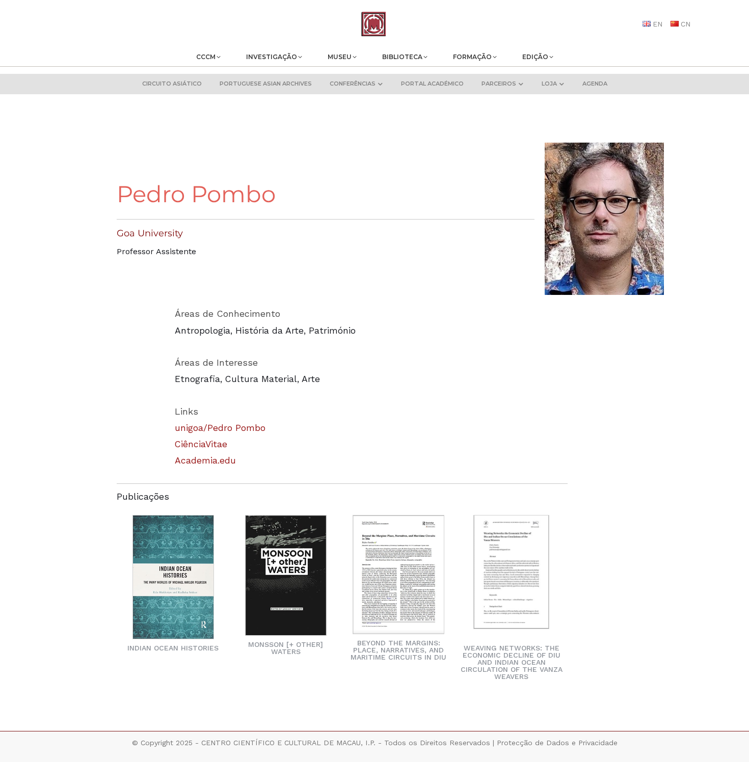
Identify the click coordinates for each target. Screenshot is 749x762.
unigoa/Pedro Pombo (220, 428)
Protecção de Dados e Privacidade (557, 743)
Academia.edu (205, 460)
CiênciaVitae (201, 444)
